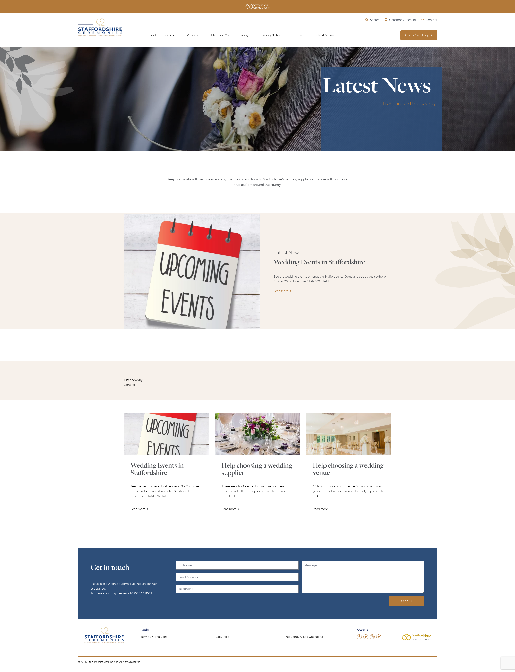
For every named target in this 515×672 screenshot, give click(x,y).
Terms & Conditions (153, 637)
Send (404, 601)
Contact (431, 20)
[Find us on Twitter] (365, 636)
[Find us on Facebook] (359, 636)
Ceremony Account (402, 20)
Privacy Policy (221, 637)
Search (375, 20)
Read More (281, 291)
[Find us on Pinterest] (378, 636)
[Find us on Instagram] (372, 636)
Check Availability (416, 35)
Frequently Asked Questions (304, 637)
